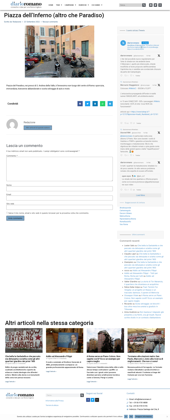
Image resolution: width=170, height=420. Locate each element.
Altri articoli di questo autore (38, 128)
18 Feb (148, 56)
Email (8, 194)
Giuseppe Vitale (131, 295)
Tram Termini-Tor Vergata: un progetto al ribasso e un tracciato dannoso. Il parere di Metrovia (141, 290)
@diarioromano (139, 56)
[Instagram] (160, 5)
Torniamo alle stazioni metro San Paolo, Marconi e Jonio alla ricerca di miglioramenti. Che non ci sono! (145, 358)
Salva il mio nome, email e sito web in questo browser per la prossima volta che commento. (48, 213)
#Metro (157, 101)
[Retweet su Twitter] (121, 82)
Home (51, 5)
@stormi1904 (136, 133)
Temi (58, 5)
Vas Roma (124, 224)
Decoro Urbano (126, 213)
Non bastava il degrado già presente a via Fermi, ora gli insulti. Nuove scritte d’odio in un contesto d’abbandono (144, 315)
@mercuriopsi (145, 85)
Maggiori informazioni (144, 416)
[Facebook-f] (88, 400)
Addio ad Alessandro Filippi (145, 270)
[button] (80, 103)
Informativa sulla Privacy (55, 401)
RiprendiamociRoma (128, 219)
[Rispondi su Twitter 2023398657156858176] (122, 155)
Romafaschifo (125, 222)
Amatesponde (125, 208)
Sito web (10, 204)
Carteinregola (125, 210)
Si (126, 416)
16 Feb (154, 85)
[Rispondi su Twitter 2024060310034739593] (122, 75)
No (131, 416)
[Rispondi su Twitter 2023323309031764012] (122, 123)
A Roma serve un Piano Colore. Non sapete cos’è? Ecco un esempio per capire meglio (143, 298)
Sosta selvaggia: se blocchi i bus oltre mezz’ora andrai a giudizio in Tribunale (142, 306)
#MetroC (132, 88)
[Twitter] (155, 5)
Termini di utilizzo (52, 405)
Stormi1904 (125, 133)
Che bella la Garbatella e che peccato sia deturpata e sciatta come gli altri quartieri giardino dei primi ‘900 (143, 248)
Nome (9, 185)
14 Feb (148, 162)
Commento (12, 156)
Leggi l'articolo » (10, 381)
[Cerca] (144, 5)
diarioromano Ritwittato (130, 82)
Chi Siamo (96, 5)
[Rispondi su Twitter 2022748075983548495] (122, 190)
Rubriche (83, 5)
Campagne (69, 5)
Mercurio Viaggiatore (129, 85)
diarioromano (126, 56)
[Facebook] (151, 5)
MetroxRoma (125, 216)
